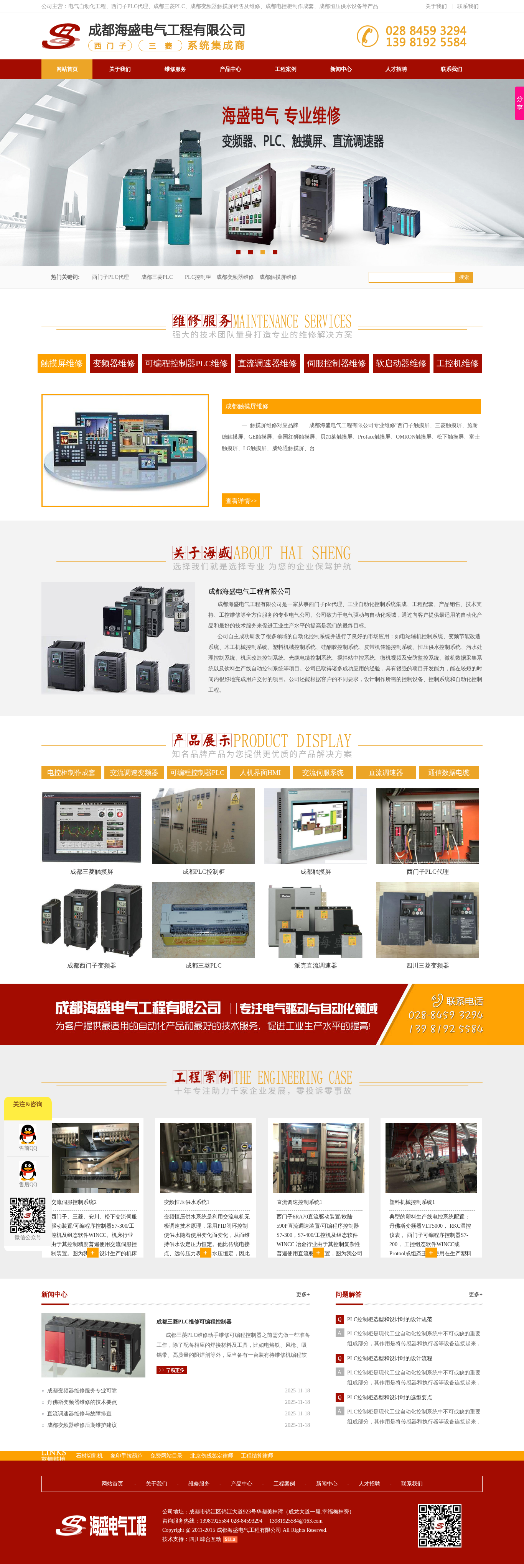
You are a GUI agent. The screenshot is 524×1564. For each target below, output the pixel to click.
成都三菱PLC (157, 277)
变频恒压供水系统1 (74, 1202)
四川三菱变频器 (427, 965)
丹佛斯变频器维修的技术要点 (82, 1402)
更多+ (303, 1294)
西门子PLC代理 (110, 277)
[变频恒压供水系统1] (93, 1191)
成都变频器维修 (235, 277)
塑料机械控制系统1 (299, 1202)
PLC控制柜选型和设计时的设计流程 (389, 1358)
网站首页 (67, 69)
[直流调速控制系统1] (206, 1191)
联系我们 (468, 6)
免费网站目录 (166, 1456)
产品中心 (230, 69)
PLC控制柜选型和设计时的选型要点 (389, 1397)
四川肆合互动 (205, 1539)
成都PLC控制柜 (204, 871)
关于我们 (436, 6)
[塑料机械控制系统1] (318, 1191)
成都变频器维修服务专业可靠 (82, 1391)
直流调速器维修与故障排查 (79, 1414)
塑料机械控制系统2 (412, 1202)
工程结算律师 (257, 1456)
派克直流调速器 (315, 965)
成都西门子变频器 (91, 965)
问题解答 (349, 1294)
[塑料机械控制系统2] (431, 1191)
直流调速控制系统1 (186, 1202)
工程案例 (286, 69)
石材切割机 (89, 1456)
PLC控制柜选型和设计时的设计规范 (389, 1319)
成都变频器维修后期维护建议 (82, 1425)
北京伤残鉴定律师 (211, 1456)
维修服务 (175, 69)
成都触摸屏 (315, 871)
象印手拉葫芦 (126, 1456)
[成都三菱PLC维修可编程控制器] (93, 1376)
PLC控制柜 (198, 277)
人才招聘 (396, 69)
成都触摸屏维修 (278, 277)
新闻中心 (341, 69)
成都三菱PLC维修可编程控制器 (194, 1322)
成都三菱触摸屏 (91, 871)
